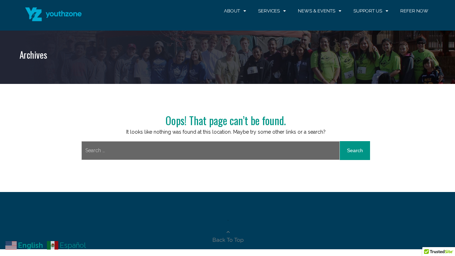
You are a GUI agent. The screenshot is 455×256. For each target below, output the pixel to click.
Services (269, 11)
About (232, 11)
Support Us (367, 11)
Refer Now (414, 11)
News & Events (316, 11)
